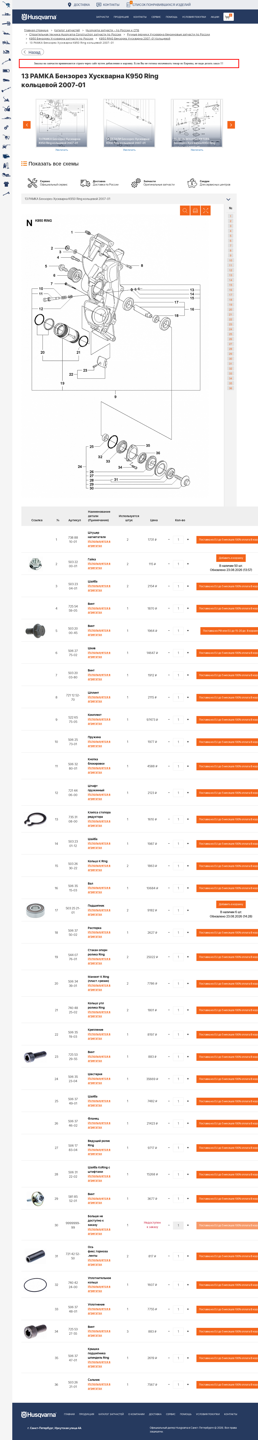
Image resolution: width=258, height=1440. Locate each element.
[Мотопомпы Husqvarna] (6, 156)
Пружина (94, 737)
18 (230, 299)
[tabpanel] (62, 125)
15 (230, 285)
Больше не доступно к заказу (96, 1220)
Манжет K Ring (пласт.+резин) (98, 979)
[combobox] (129, 198)
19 (230, 304)
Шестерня (95, 1074)
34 (230, 378)
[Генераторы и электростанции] (6, 137)
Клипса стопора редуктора (99, 814)
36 (230, 388)
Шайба (92, 581)
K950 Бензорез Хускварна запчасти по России (61, 39)
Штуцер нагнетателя (97, 534)
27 (230, 344)
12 (230, 270)
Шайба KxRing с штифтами (99, 1169)
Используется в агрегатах (99, 543)
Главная (69, 1414)
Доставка (82, 4)
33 (230, 373)
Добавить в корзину (231, 558)
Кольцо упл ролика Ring (96, 1005)
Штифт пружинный (96, 788)
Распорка (94, 928)
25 (230, 334)
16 (230, 290)
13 (230, 275)
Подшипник (96, 905)
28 (230, 349)
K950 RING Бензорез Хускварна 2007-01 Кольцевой (134, 39)
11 (230, 265)
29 (230, 354)
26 (230, 339)
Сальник (94, 1380)
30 (230, 358)
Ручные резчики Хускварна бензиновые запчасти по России (168, 35)
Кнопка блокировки (96, 761)
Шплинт (93, 692)
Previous (27, 125)
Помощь (171, 17)
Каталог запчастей (67, 30)
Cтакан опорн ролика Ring (97, 952)
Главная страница (36, 30)
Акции (215, 17)
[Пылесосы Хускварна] (6, 165)
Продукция (121, 17)
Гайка (92, 559)
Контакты (111, 4)
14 (230, 280)
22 (230, 319)
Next (231, 125)
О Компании (136, 1414)
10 (230, 260)
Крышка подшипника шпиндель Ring (98, 1353)
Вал (90, 883)
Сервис (156, 17)
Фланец (93, 1118)
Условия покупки (194, 17)
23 (230, 324)
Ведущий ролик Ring (99, 1143)
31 (230, 363)
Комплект (95, 715)
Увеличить (61, 149)
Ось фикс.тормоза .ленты (98, 1251)
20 (230, 309)
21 (230, 314)
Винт (91, 604)
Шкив (92, 648)
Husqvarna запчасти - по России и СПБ (112, 30)
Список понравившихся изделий (161, 4)
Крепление (95, 1030)
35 (230, 383)
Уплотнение (96, 1304)
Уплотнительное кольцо (99, 1280)
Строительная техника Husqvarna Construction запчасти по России (75, 35)
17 (230, 295)
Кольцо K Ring (97, 861)
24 (230, 329)
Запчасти (102, 17)
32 (230, 368)
